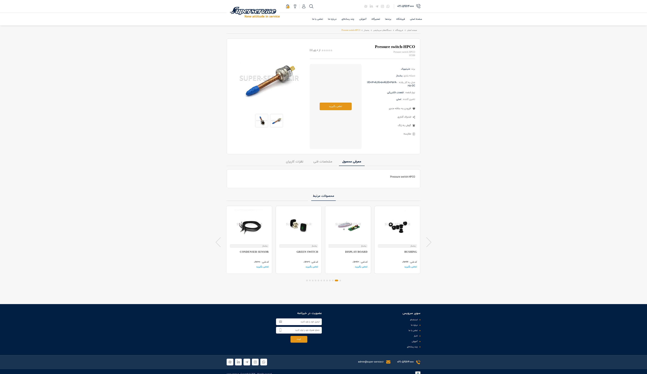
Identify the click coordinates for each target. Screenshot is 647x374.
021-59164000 (405, 362)
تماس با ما (317, 19)
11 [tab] (310, 280)
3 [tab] (333, 280)
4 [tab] (330, 280)
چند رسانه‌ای (348, 19)
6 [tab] (324, 280)
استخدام (414, 319)
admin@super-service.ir (371, 362)
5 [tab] (327, 280)
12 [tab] (307, 280)
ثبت (299, 339)
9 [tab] (315, 280)
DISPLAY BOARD (356, 251)
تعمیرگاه (376, 19)
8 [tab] (318, 280)
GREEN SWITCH (307, 251)
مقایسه (408, 133)
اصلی (398, 99)
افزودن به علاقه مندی (400, 108)
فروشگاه (400, 19)
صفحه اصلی (416, 19)
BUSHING (410, 251)
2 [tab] (336, 280)
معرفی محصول (351, 162)
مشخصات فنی (322, 162)
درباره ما (332, 19)
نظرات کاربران (294, 162)
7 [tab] (321, 280)
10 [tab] (313, 280)
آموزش (362, 19)
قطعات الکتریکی (395, 92)
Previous (218, 242)
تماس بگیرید (335, 106)
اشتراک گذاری (404, 117)
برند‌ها (388, 19)
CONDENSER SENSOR (254, 251)
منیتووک (405, 69)
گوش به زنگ (405, 125)
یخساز (366, 30)
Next (428, 242)
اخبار (416, 336)
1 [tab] (340, 280)
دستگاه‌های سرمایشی (382, 30)
